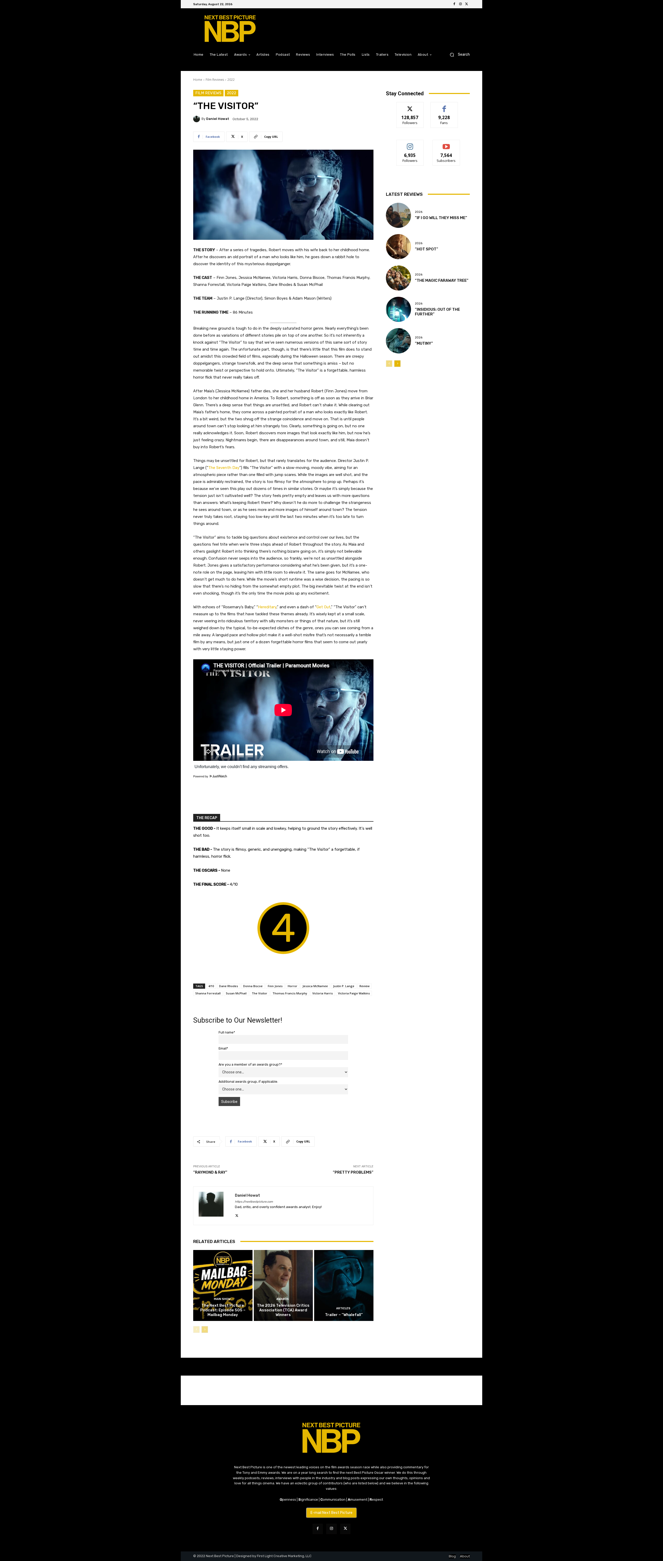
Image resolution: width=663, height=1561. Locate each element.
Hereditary (267, 607)
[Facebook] (454, 4)
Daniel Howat (217, 118)
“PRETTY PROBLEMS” (353, 1172)
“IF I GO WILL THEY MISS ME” (441, 217)
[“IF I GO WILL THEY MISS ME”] (398, 215)
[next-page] (204, 1329)
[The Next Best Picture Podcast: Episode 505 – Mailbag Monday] (223, 1285)
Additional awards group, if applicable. (248, 1081)
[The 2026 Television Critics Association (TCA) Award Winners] (283, 1285)
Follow (410, 106)
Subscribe (446, 144)
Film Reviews (215, 79)
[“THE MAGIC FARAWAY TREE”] (398, 278)
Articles (343, 1308)
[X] (467, 4)
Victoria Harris (322, 993)
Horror (292, 986)
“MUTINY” (424, 343)
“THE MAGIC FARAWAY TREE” (442, 280)
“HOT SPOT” (426, 249)
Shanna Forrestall (208, 993)
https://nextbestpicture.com (254, 1201)
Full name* (227, 1032)
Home (197, 79)
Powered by (201, 776)
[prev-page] (196, 1329)
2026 (418, 212)
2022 (231, 79)
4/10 (211, 986)
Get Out (323, 607)
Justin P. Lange (343, 986)
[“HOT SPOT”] (398, 246)
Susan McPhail (236, 993)
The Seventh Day (223, 467)
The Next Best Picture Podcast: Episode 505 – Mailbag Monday (223, 1310)
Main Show (222, 1299)
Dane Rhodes (228, 986)
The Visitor (259, 993)
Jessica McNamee (315, 986)
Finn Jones (275, 986)
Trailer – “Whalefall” (344, 1314)
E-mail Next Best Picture (331, 1513)
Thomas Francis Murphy (289, 993)
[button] (458, 54)
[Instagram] (460, 4)
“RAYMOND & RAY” (210, 1172)
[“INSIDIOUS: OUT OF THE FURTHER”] (398, 309)
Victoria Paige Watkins (354, 993)
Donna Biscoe (253, 986)
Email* (223, 1048)
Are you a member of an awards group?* (250, 1064)
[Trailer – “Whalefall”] (343, 1285)
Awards (282, 1299)
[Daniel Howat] (197, 118)
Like (444, 106)
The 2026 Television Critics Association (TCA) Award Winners (283, 1310)
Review (364, 986)
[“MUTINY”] (398, 340)
